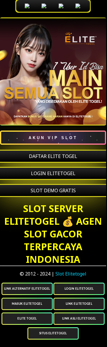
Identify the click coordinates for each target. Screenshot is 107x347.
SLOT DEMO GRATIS (53, 190)
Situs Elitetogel (53, 333)
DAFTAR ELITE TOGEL (53, 156)
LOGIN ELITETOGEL (53, 173)
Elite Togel (27, 318)
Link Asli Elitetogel (79, 318)
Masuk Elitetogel (27, 303)
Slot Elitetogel (70, 274)
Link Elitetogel (79, 303)
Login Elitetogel (79, 288)
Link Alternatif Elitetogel (27, 288)
